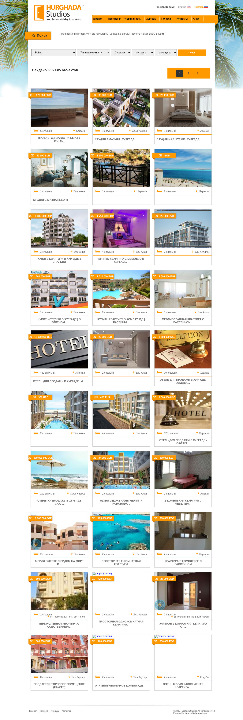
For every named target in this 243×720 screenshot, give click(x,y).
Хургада (151, 18)
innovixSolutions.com (196, 713)
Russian (199, 7)
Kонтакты (182, 18)
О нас (196, 18)
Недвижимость (132, 18)
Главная (97, 18)
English (182, 7)
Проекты (113, 18)
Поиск (42, 35)
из (54, 70)
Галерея (166, 18)
